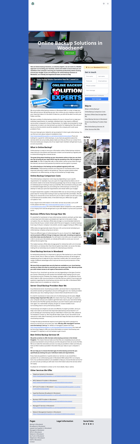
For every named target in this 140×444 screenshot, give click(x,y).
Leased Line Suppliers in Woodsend (40, 428)
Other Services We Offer (92, 129)
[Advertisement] (70, 19)
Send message (96, 99)
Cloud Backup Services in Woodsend (96, 119)
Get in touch (70, 53)
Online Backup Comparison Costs (95, 112)
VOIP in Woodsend (35, 440)
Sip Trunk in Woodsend (37, 436)
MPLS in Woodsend (36, 432)
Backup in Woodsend (36, 424)
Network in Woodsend (37, 434)
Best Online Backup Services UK (94, 126)
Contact (32, 442)
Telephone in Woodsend (37, 438)
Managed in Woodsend (37, 430)
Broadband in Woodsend (37, 426)
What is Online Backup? (92, 109)
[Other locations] (103, 3)
